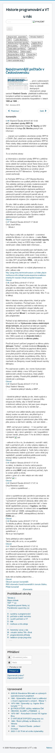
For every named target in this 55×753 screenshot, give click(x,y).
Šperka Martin (12, 57)
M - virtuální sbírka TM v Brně (19, 632)
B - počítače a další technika (19, 616)
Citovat (9, 219)
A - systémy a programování (19, 614)
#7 (8, 222)
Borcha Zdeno (27, 57)
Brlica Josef (25, 51)
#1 (8, 546)
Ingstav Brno (37, 42)
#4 (8, 462)
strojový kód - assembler (16, 36)
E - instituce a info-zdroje (17, 624)
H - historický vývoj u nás (17, 630)
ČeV (9, 39)
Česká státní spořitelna (16, 48)
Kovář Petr (32, 54)
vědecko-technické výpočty (17, 42)
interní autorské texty (15, 60)
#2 (8, 521)
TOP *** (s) (11, 603)
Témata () (11, 598)
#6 (8, 282)
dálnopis (32, 48)
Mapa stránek (12, 600)
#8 (8, 120)
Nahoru (49, 747)
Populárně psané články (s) (18, 605)
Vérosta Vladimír (36, 36)
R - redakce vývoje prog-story (19, 637)
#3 (8, 483)
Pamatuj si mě (15, 667)
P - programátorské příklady (18, 635)
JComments (27, 589)
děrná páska (12, 45)
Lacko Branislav (21, 39)
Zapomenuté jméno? (15, 675)
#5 (8, 384)
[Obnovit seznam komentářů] (17, 116)
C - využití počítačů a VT (17, 619)
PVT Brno (24, 45)
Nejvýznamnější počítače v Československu (25, 71)
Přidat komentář (12, 586)
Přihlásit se (13, 670)
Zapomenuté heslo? (15, 678)
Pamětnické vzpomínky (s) (18, 608)
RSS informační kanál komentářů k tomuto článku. (26, 584)
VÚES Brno (36, 45)
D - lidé (10, 621)
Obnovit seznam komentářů (17, 581)
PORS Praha (12, 51)
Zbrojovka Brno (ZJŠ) (15, 54)
